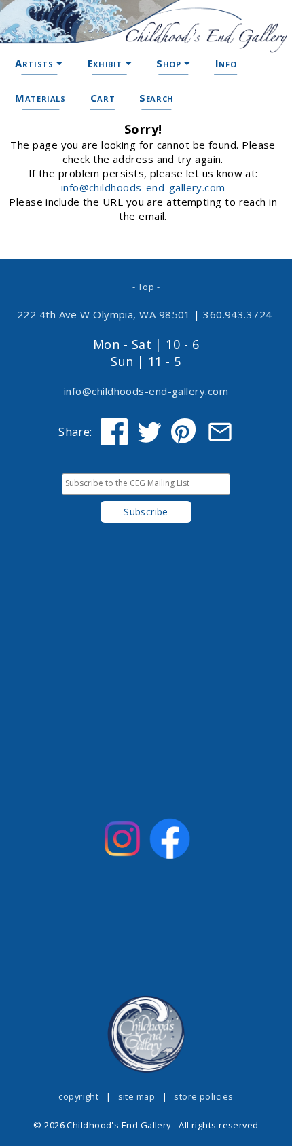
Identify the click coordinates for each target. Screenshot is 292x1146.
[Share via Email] (220, 431)
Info (225, 63)
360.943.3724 (237, 314)
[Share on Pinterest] (184, 431)
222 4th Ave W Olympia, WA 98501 (104, 314)
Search (156, 98)
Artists (35, 63)
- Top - (146, 286)
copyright (78, 1096)
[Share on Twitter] (149, 431)
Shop (170, 63)
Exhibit (107, 63)
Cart (102, 98)
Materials (40, 98)
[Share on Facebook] (114, 431)
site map (137, 1096)
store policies (203, 1096)
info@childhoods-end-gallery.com (143, 187)
